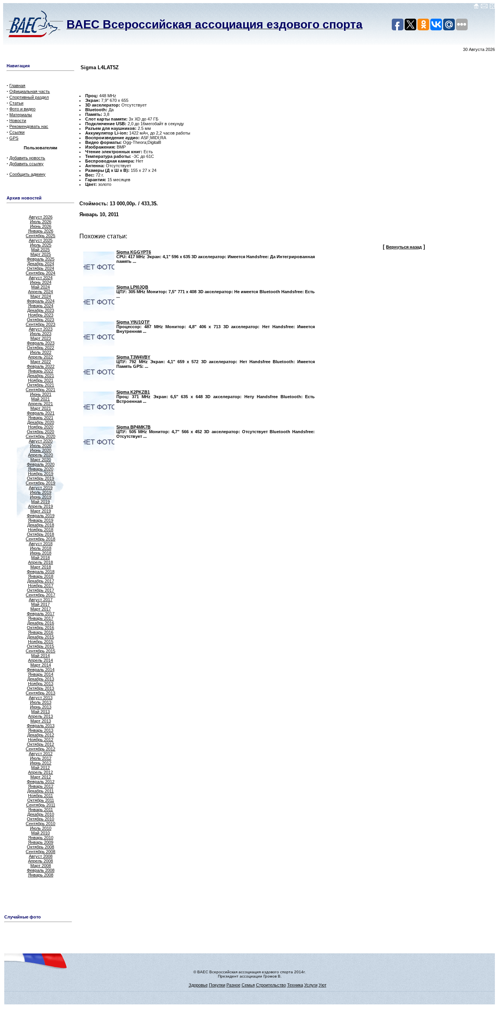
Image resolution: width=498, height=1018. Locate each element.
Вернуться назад (404, 247)
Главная (17, 85)
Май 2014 (40, 655)
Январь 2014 (40, 674)
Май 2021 (40, 399)
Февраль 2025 (40, 259)
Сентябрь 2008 (40, 851)
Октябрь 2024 (40, 268)
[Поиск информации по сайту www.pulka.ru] (492, 7)
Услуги (310, 985)
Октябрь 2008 (40, 847)
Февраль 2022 (40, 366)
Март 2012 (40, 777)
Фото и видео (22, 109)
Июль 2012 (40, 758)
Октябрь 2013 (40, 688)
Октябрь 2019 (40, 478)
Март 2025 (40, 254)
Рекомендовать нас (28, 126)
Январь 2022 (40, 371)
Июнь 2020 (40, 450)
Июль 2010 (40, 828)
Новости (17, 120)
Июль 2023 (40, 333)
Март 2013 (40, 721)
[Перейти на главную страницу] (476, 7)
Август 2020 (41, 441)
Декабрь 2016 (40, 623)
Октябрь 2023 (40, 319)
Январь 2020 (40, 469)
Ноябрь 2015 (40, 641)
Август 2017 (41, 599)
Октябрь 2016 (40, 627)
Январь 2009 (40, 842)
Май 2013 (40, 711)
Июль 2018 (40, 548)
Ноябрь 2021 (40, 380)
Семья (248, 985)
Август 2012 (41, 753)
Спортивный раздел (29, 97)
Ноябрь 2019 (40, 473)
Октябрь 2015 (40, 646)
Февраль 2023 (40, 343)
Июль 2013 (40, 702)
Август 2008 (41, 856)
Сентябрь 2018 (40, 539)
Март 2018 (40, 567)
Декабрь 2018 (40, 525)
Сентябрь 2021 (40, 389)
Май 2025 (40, 249)
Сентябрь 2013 (40, 693)
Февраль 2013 (40, 725)
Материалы (20, 114)
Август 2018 (41, 543)
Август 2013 (41, 697)
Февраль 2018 (40, 571)
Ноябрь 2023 (40, 315)
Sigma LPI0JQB (132, 287)
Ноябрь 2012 (40, 739)
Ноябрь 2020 (40, 427)
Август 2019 (41, 487)
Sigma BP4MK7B (133, 427)
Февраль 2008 (40, 870)
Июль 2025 (40, 245)
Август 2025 (41, 240)
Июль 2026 (40, 221)
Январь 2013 (40, 730)
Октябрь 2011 (40, 800)
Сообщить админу (27, 174)
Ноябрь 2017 (40, 585)
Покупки (217, 985)
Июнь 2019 (40, 497)
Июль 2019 (40, 492)
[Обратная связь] (484, 7)
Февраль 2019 (40, 515)
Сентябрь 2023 (40, 324)
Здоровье (198, 985)
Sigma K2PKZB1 (133, 392)
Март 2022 (40, 361)
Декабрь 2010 (40, 814)
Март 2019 (40, 511)
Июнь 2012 (40, 763)
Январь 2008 (40, 875)
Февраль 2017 (40, 613)
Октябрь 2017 (40, 590)
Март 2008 (40, 865)
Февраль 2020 (40, 464)
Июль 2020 (40, 445)
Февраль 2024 (40, 301)
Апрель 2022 (40, 357)
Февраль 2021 (40, 413)
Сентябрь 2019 (40, 483)
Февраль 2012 (40, 781)
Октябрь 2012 (40, 744)
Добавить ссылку (26, 163)
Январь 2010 (40, 837)
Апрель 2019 (40, 506)
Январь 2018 (40, 576)
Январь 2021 (40, 417)
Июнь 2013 (40, 707)
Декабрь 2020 (40, 422)
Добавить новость (27, 158)
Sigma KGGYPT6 (133, 252)
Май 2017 (40, 604)
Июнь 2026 (40, 226)
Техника (295, 985)
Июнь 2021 (40, 394)
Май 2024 (40, 287)
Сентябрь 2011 (40, 805)
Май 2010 (40, 833)
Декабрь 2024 (40, 263)
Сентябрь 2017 (40, 595)
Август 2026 (41, 217)
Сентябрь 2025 (40, 235)
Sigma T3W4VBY (133, 357)
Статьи (16, 103)
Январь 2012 (40, 786)
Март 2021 (40, 408)
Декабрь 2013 (40, 679)
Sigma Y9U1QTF (133, 322)
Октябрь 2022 (40, 347)
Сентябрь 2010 (40, 823)
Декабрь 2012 (40, 735)
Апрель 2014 (40, 660)
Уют (322, 985)
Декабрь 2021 (40, 375)
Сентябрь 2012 (40, 749)
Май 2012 (40, 767)
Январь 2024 (40, 305)
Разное (233, 985)
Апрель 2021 (40, 403)
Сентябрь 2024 (40, 273)
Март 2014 (40, 665)
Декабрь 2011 (40, 791)
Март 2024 (40, 296)
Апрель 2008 (40, 861)
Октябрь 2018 (40, 534)
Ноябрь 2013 (40, 683)
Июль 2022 (40, 352)
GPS (13, 138)
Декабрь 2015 (40, 637)
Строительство (271, 985)
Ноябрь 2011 (40, 795)
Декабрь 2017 (40, 581)
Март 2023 (40, 338)
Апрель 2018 (40, 562)
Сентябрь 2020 (40, 436)
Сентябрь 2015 (40, 651)
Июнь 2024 (40, 282)
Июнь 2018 (40, 553)
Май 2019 (40, 501)
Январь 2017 (40, 618)
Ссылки (17, 132)
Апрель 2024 (40, 291)
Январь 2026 (40, 231)
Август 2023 (41, 329)
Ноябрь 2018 (40, 529)
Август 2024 (41, 277)
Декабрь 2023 (40, 310)
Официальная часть (29, 91)
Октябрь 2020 (40, 431)
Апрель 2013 (40, 716)
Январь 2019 (40, 520)
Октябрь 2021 (40, 385)
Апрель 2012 (40, 772)
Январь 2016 (40, 632)
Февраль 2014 (40, 669)
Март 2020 (40, 459)
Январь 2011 (40, 809)
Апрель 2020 (40, 455)
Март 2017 (40, 609)
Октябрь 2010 (40, 819)
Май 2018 (40, 557)
